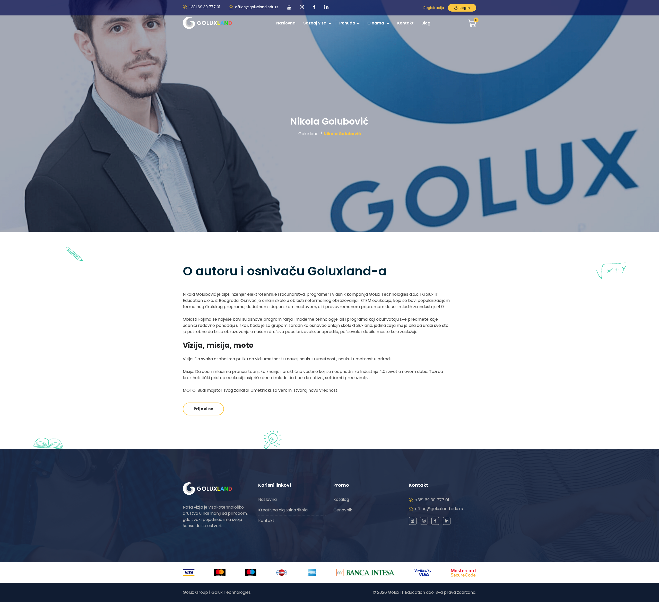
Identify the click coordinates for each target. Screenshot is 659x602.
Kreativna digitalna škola (283, 510)
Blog (425, 23)
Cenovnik (342, 510)
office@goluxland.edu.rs (256, 7)
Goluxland (308, 134)
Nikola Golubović (342, 134)
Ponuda (347, 23)
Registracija (433, 7)
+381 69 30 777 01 (204, 7)
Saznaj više (315, 23)
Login (464, 7)
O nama (376, 23)
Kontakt (405, 23)
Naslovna (286, 23)
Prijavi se (203, 409)
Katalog (341, 499)
